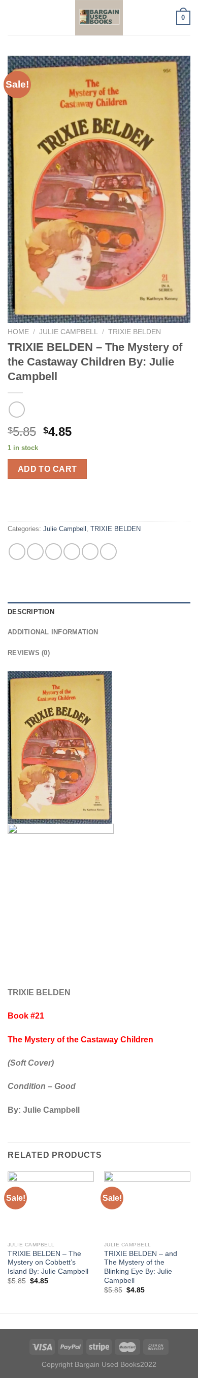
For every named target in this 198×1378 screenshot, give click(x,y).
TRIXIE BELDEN (134, 332)
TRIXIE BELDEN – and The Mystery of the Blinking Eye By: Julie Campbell (140, 1267)
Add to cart (47, 469)
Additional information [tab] (53, 632)
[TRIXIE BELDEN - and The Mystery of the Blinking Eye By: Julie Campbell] (147, 1203)
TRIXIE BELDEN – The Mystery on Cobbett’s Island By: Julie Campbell (48, 1262)
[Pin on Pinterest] (90, 551)
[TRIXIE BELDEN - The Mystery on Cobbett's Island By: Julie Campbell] (51, 1203)
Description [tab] (31, 612)
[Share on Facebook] (35, 551)
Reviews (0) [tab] (29, 653)
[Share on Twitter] (53, 551)
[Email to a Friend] (71, 551)
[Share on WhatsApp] (17, 551)
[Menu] (14, 17)
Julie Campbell (68, 332)
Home (18, 332)
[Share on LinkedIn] (108, 551)
